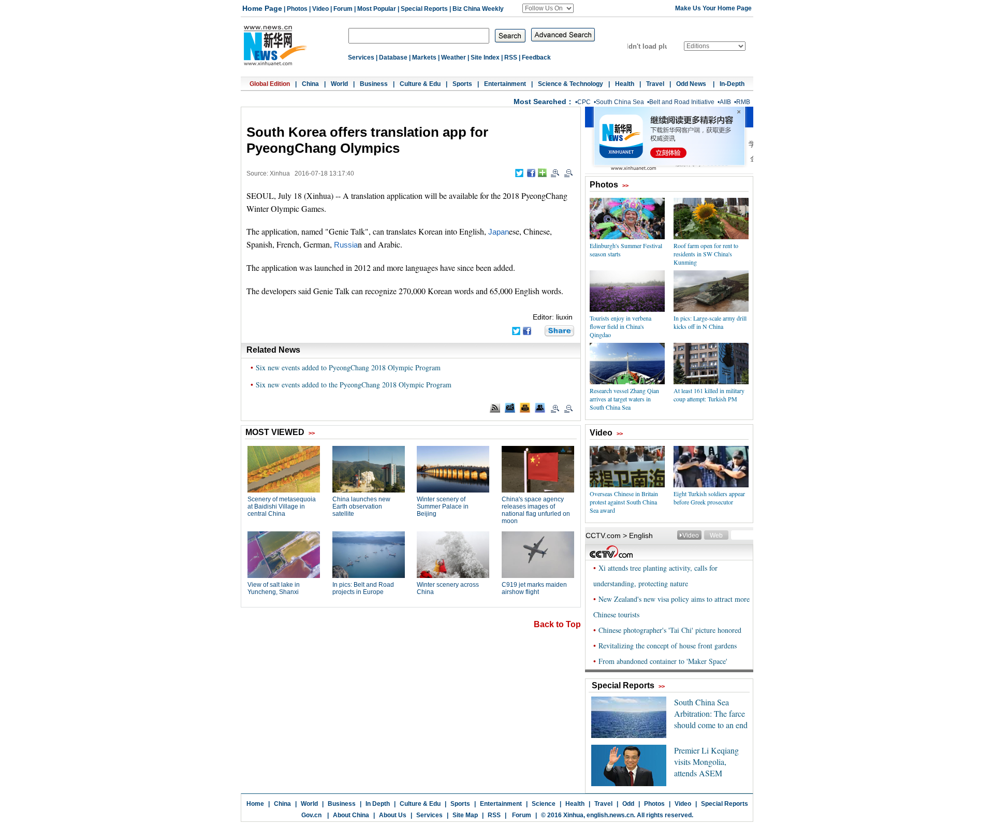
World (339, 84)
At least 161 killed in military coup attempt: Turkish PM (709, 394)
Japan (498, 232)
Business (374, 84)
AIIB (725, 102)
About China (351, 815)
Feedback (536, 57)
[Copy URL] (540, 407)
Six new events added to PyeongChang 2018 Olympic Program (348, 367)
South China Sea (620, 102)
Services (361, 57)
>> (625, 185)
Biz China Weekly (478, 8)
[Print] (525, 407)
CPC (584, 102)
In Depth (378, 803)
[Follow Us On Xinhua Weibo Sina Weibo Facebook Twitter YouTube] (548, 8)
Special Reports (424, 8)
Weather (453, 57)
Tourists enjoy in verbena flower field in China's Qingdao (620, 326)
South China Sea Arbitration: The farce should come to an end (711, 713)
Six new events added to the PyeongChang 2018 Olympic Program (353, 384)
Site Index (485, 57)
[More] (542, 172)
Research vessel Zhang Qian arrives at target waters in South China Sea (624, 398)
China (310, 84)
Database (393, 57)
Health (624, 84)
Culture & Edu (420, 84)
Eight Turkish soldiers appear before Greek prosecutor (709, 497)
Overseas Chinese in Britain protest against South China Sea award (624, 501)
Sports (462, 84)
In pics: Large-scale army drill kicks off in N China (710, 322)
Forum (343, 8)
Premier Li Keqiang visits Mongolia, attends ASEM (706, 761)
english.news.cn (610, 815)
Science (544, 803)
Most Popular (376, 8)
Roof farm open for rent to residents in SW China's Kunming (706, 253)
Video (320, 8)
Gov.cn (311, 815)
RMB (743, 102)
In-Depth (732, 84)
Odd (628, 803)
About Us (392, 815)
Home (255, 803)
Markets (424, 57)
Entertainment (505, 84)
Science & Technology (570, 84)
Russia (346, 245)
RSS (510, 57)
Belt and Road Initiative (681, 102)
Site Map (465, 815)
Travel (655, 84)
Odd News (692, 84)
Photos (297, 8)
